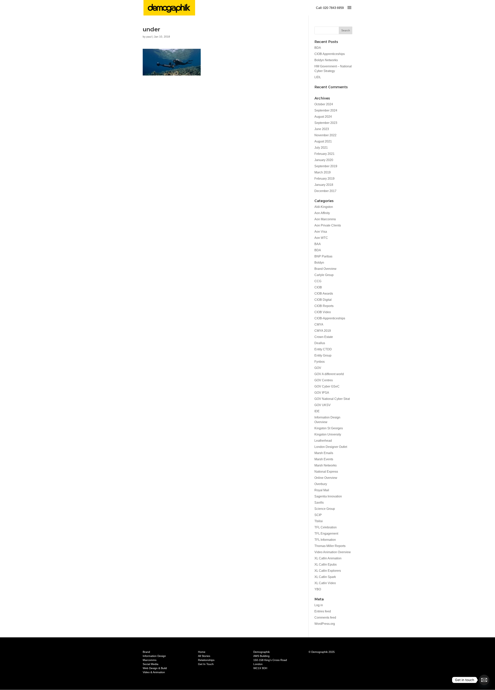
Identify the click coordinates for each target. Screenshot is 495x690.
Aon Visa (320, 231)
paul (149, 36)
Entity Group (322, 355)
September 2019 (325, 166)
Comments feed (325, 617)
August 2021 (323, 141)
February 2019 (324, 178)
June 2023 (321, 129)
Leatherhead (323, 440)
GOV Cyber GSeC (327, 386)
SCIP (318, 515)
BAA (317, 244)
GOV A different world (329, 374)
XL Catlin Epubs (325, 564)
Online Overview (325, 477)
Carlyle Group (324, 275)
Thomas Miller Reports (330, 546)
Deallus (319, 343)
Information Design (154, 655)
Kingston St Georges (328, 428)
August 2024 (323, 116)
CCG (317, 281)
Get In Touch (206, 664)
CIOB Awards (323, 293)
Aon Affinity (322, 213)
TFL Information (325, 539)
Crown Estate (323, 337)
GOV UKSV (322, 405)
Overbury (320, 484)
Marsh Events (323, 459)
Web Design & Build (155, 668)
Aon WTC (321, 237)
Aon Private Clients (327, 225)
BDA (317, 47)
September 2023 (325, 122)
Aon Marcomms (325, 219)
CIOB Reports (324, 306)
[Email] (484, 680)
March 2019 (322, 172)
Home (201, 651)
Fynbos (319, 361)
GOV (317, 367)
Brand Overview (325, 268)
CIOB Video (322, 312)
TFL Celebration (325, 527)
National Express (326, 471)
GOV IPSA (321, 392)
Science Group (324, 508)
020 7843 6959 (333, 7)
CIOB (318, 287)
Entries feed (322, 611)
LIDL (317, 77)
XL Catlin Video (325, 583)
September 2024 (325, 110)
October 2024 (323, 104)
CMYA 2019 (322, 330)
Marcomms (149, 660)
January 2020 (323, 160)
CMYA (318, 324)
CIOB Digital (323, 299)
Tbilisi (318, 521)
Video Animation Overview (332, 552)
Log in (318, 605)
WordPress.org (324, 623)
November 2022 (325, 135)
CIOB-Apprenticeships (329, 318)
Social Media (150, 664)
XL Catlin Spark (325, 577)
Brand (146, 651)
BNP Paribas (323, 256)
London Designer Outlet (330, 446)
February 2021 (324, 153)
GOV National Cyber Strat (332, 398)
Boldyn (319, 262)
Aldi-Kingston (323, 206)
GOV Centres (323, 380)
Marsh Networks (325, 465)
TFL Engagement (326, 533)
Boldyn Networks (326, 60)
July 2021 (321, 147)
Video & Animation (154, 672)
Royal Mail (321, 490)
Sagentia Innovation (328, 496)
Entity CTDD (323, 349)
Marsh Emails (323, 453)
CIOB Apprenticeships (329, 54)
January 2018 (323, 184)
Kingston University (327, 434)
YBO (317, 589)
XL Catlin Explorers (327, 570)
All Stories (204, 655)
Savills (319, 502)
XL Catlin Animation (327, 558)
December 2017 (325, 191)
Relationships (206, 660)
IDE (317, 411)
